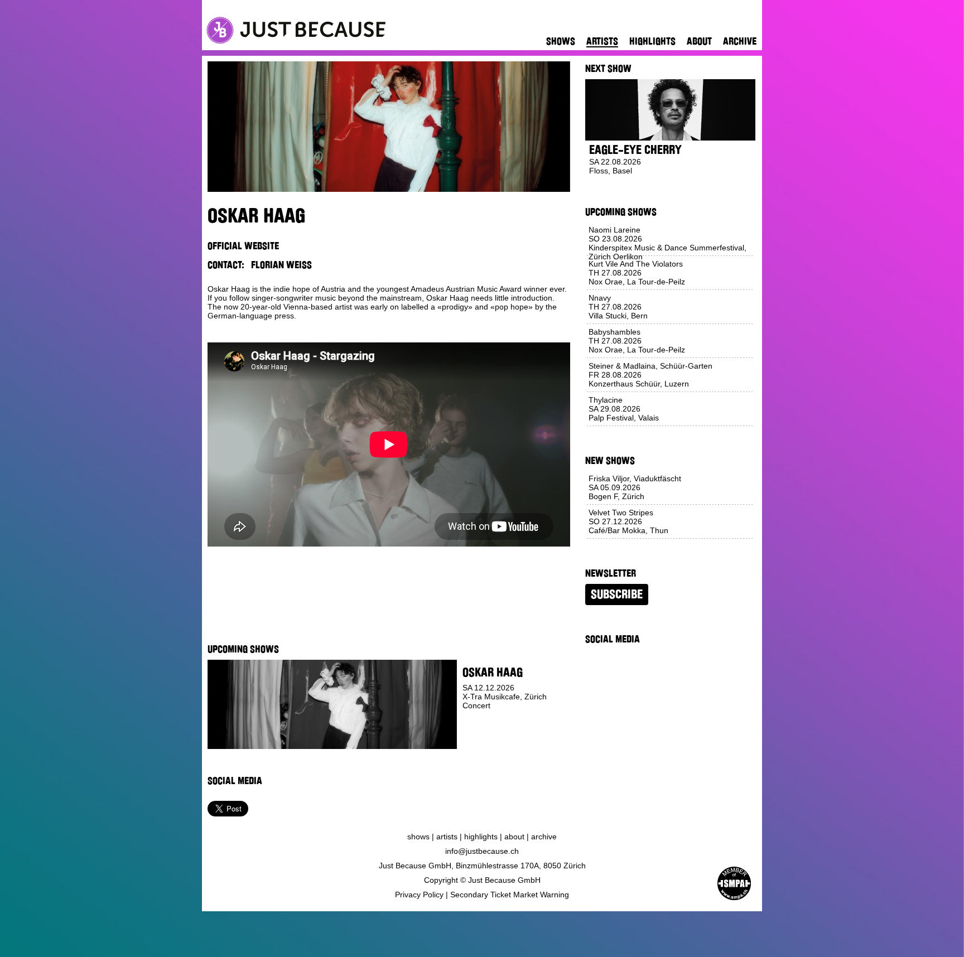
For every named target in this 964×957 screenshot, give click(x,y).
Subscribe (617, 594)
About (699, 41)
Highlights (652, 41)
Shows (560, 41)
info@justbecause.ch (482, 851)
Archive (739, 41)
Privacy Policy (419, 894)
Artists (602, 41)
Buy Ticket (483, 741)
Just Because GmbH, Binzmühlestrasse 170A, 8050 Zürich (482, 865)
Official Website (243, 246)
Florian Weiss (281, 265)
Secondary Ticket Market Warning (509, 894)
